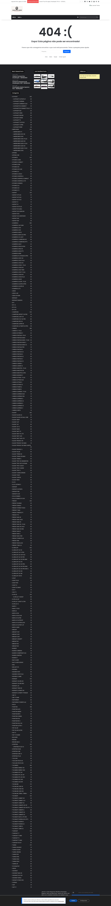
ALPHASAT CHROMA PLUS (20, 103)
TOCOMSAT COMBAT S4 (18, 802)
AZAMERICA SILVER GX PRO (19, 283)
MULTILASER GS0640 (17, 662)
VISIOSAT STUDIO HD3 (18, 880)
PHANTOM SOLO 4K (17, 723)
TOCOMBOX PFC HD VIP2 (18, 777)
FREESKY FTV (15, 514)
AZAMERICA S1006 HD (17, 267)
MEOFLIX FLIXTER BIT (17, 620)
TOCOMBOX (15, 765)
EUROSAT (14, 486)
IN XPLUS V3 (15, 603)
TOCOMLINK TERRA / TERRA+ (19, 793)
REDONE (14, 739)
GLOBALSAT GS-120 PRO (18, 557)
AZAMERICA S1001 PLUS (18, 260)
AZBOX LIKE (15, 293)
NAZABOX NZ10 (16, 671)
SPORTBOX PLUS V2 (18, 746)
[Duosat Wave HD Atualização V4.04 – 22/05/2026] (37, 76)
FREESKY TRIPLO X (17, 545)
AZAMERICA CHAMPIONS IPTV (19, 241)
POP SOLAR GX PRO (17, 730)
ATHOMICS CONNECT (17, 162)
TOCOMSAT (15, 795)
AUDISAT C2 (15, 204)
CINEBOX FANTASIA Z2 (18, 361)
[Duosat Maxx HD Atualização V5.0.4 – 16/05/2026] (44, 87)
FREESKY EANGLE (16, 505)
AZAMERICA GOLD (16, 244)
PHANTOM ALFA (16, 709)
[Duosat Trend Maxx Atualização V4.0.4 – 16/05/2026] (44, 81)
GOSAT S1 (14, 585)
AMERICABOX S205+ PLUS (20, 143)
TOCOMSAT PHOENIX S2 (18, 824)
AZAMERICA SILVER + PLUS (19, 281)
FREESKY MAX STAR (17, 536)
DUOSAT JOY (15, 424)
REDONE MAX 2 (16, 742)
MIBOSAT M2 (15, 643)
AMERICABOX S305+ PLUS (20, 148)
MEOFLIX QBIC (15, 627)
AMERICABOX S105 (18, 136)
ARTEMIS (14, 152)
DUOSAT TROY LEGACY (18, 465)
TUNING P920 (15, 859)
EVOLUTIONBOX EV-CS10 (18, 498)
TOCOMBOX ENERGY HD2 (18, 770)
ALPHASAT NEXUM (18, 115)
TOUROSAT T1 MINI (17, 835)
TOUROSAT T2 (15, 838)
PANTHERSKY (15, 699)
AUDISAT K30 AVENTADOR (18, 216)
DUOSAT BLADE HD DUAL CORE (20, 417)
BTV (13, 302)
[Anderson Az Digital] (17, 9)
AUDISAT (14, 192)
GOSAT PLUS (15, 580)
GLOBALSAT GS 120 (17, 550)
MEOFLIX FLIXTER (16, 617)
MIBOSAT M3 (15, 646)
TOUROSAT (15, 831)
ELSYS (13, 482)
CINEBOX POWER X (17, 389)
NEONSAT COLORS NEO (18, 683)
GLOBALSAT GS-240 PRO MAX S (20, 568)
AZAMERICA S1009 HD (17, 274)
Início (14, 17)
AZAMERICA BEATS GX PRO (19, 234)
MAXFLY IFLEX (15, 608)
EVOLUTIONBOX (16, 496)
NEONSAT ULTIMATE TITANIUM (20, 692)
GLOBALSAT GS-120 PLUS (18, 554)
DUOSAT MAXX (16, 429)
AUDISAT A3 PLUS (16, 199)
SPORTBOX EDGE (16, 749)
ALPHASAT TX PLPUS (18, 122)
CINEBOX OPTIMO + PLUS (18, 377)
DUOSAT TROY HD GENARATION (20, 461)
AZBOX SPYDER (16, 295)
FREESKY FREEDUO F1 (17, 512)
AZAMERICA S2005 (17, 279)
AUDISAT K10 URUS (17, 209)
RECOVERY (15, 737)
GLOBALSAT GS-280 (17, 573)
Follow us (82, 71)
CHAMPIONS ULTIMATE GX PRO (20, 326)
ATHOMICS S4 (15, 187)
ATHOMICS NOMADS (17, 183)
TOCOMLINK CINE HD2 (18, 788)
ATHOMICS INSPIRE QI (17, 176)
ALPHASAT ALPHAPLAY (19, 99)
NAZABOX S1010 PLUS (17, 674)
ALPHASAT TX (17, 120)
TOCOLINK (15, 758)
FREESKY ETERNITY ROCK (18, 507)
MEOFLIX (14, 610)
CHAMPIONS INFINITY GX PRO (19, 314)
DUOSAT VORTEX (16, 477)
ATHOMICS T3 (15, 190)
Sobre (50, 56)
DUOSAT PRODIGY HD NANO (19, 443)
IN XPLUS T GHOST (18, 597)
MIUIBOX (14, 648)
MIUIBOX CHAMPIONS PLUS (19, 653)
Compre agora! (62, 56)
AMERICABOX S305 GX (19, 145)
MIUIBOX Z (15, 657)
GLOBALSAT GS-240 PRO (18, 564)
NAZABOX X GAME (16, 676)
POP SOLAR (15, 728)
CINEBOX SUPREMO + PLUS (19, 391)
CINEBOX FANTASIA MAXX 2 (19, 342)
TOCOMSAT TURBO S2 (17, 828)
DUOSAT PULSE (16, 451)
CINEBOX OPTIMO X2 (17, 384)
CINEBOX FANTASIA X (17, 354)
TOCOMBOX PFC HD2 (17, 779)
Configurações (83, 900)
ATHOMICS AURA (16, 159)
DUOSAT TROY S (16, 470)
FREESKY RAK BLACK (17, 543)
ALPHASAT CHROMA (18, 101)
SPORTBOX (15, 744)
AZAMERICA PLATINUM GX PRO (20, 255)
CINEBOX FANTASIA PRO (18, 347)
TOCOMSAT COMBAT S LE (18, 800)
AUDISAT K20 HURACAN (18, 211)
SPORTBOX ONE (16, 751)
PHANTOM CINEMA (17, 716)
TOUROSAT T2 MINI (17, 840)
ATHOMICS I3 (15, 171)
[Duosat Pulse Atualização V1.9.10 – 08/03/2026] (51, 81)
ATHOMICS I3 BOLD (17, 173)
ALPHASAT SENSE (18, 117)
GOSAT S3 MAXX (16, 587)
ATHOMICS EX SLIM (17, 169)
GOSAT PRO (15, 582)
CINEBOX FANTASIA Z (17, 358)
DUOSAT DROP (16, 419)
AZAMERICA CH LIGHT (17, 237)
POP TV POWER (16, 735)
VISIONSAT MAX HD (17, 873)
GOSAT (14, 578)
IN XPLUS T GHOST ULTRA (19, 601)
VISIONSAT (15, 870)
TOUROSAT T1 (15, 833)
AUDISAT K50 (15, 220)
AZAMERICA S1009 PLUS (18, 276)
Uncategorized (15, 866)
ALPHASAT (15, 96)
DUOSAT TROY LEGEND (18, 468)
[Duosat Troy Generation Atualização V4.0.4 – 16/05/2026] (37, 81)
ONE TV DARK (15, 697)
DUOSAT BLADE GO (17, 415)
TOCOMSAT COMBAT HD (18, 798)
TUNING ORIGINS (16, 852)
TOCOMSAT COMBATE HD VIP (19, 805)
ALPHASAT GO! (17, 110)
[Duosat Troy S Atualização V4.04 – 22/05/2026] (44, 76)
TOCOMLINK (15, 784)
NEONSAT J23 (15, 685)
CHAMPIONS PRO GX (17, 321)
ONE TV (14, 695)
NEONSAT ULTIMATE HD (18, 690)
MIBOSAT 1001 (15, 632)
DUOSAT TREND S (16, 458)
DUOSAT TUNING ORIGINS (18, 472)
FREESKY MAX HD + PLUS (18, 524)
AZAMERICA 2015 (16, 230)
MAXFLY (14, 606)
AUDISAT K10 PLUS (17, 206)
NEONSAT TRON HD (17, 688)
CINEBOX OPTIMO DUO (18, 379)
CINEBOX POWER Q (17, 386)
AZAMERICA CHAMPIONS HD (19, 239)
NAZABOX (14, 669)
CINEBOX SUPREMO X (17, 403)
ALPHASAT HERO (17, 113)
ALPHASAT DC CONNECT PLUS (21, 108)
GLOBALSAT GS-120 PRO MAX (19, 559)
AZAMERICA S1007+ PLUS (18, 272)
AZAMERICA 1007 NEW (18, 225)
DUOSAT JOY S (16, 426)
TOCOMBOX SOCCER (17, 781)
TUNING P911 (15, 854)
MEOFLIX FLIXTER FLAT (18, 625)
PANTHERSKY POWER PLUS (19, 702)
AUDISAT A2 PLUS (16, 197)
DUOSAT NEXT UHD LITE (18, 438)
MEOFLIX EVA (15, 613)
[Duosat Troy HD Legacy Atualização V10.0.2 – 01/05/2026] (51, 76)
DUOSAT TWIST (16, 475)
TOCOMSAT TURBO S (17, 826)
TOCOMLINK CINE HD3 (18, 791)
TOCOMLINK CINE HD (17, 786)
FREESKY (14, 500)
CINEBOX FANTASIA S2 (18, 351)
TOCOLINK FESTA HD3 (17, 763)
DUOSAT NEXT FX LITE (18, 433)
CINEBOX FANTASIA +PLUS (19, 335)
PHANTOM (14, 706)
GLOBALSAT (15, 547)
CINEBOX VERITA (16, 410)
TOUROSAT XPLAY (16, 842)
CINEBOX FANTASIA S (17, 349)
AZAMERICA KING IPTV (18, 251)
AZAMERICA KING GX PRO (18, 246)
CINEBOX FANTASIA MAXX (18, 337)
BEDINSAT (14, 298)
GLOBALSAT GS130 (17, 575)
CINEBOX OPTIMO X (17, 382)
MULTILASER (15, 660)
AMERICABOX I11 (17, 131)
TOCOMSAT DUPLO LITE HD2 (19, 816)
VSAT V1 (14, 887)
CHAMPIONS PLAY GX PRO (19, 319)
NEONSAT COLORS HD (17, 681)
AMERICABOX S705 (18, 150)
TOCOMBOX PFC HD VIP (18, 774)
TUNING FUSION (16, 849)
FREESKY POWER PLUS (18, 538)
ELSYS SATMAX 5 (16, 484)
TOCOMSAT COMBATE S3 (18, 814)
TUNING (14, 845)
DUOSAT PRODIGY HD (17, 440)
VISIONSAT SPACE (16, 877)
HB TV (13, 589)
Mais (19, 17)
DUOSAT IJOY (15, 422)
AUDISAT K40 (15, 218)
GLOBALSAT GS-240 (17, 561)
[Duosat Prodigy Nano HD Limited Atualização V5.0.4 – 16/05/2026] (37, 86)
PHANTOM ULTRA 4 (17, 725)
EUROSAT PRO (15, 491)
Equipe (55, 56)
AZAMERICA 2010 (16, 227)
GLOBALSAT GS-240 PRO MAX (19, 566)
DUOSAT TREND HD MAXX (18, 456)
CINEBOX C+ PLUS (17, 330)
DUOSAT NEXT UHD (17, 436)
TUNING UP (15, 863)
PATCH (14, 704)
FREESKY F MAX (16, 510)
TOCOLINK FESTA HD (17, 760)
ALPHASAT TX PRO (18, 124)
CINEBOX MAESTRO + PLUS (19, 368)
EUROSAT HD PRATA (17, 489)
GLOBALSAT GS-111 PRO (18, 552)
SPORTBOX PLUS (16, 756)
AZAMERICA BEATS (17, 232)
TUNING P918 (15, 856)
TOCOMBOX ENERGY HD (18, 767)
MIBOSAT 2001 (16, 634)
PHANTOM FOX (16, 718)
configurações (61, 901)
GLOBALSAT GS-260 (17, 571)
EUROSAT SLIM (16, 493)
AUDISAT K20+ (16, 213)
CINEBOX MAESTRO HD (18, 370)
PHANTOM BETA (16, 713)
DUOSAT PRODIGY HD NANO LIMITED (21, 445)
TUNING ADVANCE (16, 847)
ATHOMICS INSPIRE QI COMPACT (20, 178)
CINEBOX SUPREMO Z (17, 408)
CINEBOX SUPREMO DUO (18, 394)
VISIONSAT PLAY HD (17, 875)
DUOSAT (14, 412)
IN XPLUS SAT (15, 599)
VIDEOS (14, 868)
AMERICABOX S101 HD (19, 134)
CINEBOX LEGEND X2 (17, 365)
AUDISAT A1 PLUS (16, 195)
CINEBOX (14, 328)
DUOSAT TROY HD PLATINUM (19, 463)
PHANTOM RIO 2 (16, 721)
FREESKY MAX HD (16, 522)
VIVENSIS (14, 882)
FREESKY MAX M (16, 531)
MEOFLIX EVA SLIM (17, 615)
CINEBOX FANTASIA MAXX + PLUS (20, 340)
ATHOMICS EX (15, 166)
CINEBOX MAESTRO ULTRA (19, 372)
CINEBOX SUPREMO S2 (18, 401)
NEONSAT (14, 678)
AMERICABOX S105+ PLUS (20, 138)
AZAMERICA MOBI (16, 253)
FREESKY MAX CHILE (17, 519)
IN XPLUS (14, 594)
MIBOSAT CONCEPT (17, 639)
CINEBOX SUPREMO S (17, 398)
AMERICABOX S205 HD (19, 141)
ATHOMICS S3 (15, 185)
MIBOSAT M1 (15, 641)
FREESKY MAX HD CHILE (18, 526)
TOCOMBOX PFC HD (17, 772)
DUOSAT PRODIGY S (17, 449)
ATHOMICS (15, 157)
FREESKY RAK (15, 540)
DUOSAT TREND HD (17, 454)
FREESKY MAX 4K (16, 517)
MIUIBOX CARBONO (17, 650)
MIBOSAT (14, 629)
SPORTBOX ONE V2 (17, 753)
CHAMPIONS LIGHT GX (18, 316)
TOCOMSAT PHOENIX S (18, 821)
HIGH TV (14, 592)
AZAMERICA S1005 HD (17, 262)
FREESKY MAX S (16, 533)
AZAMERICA (15, 223)
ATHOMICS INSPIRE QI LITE (19, 180)
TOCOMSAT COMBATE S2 (18, 812)
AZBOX (14, 291)
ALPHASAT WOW (17, 127)
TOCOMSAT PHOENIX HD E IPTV (20, 819)
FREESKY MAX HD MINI (18, 529)
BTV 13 (14, 305)
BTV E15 (14, 309)
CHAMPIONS (15, 312)
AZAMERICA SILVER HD (18, 286)
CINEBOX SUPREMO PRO (18, 396)
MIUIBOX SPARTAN (17, 655)
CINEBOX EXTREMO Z (17, 333)
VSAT (13, 884)
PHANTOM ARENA (16, 711)
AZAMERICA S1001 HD (17, 258)
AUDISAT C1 (15, 202)
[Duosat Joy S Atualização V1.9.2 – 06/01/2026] (51, 86)
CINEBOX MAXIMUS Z (17, 375)
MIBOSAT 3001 (16, 636)
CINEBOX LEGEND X (17, 363)
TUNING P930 (15, 861)
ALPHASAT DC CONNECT (20, 106)
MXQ (13, 664)
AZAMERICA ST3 (16, 288)
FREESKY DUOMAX (17, 503)
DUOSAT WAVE (16, 479)
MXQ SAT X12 (15, 667)
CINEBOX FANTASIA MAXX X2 (19, 344)
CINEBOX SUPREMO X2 (18, 405)
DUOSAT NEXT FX (16, 431)
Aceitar (73, 900)
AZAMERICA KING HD (17, 248)
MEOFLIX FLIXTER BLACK (18, 622)
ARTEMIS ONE (15, 155)
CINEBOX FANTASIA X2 (18, 356)
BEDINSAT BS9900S (17, 300)
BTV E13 (14, 307)
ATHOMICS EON (16, 164)
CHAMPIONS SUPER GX (18, 323)
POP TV (14, 732)
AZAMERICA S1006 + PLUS (19, 265)
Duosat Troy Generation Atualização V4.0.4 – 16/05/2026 (52, 1)
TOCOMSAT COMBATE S (18, 809)
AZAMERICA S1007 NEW (18, 269)
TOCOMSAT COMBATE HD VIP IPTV (21, 807)
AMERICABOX (15, 129)
